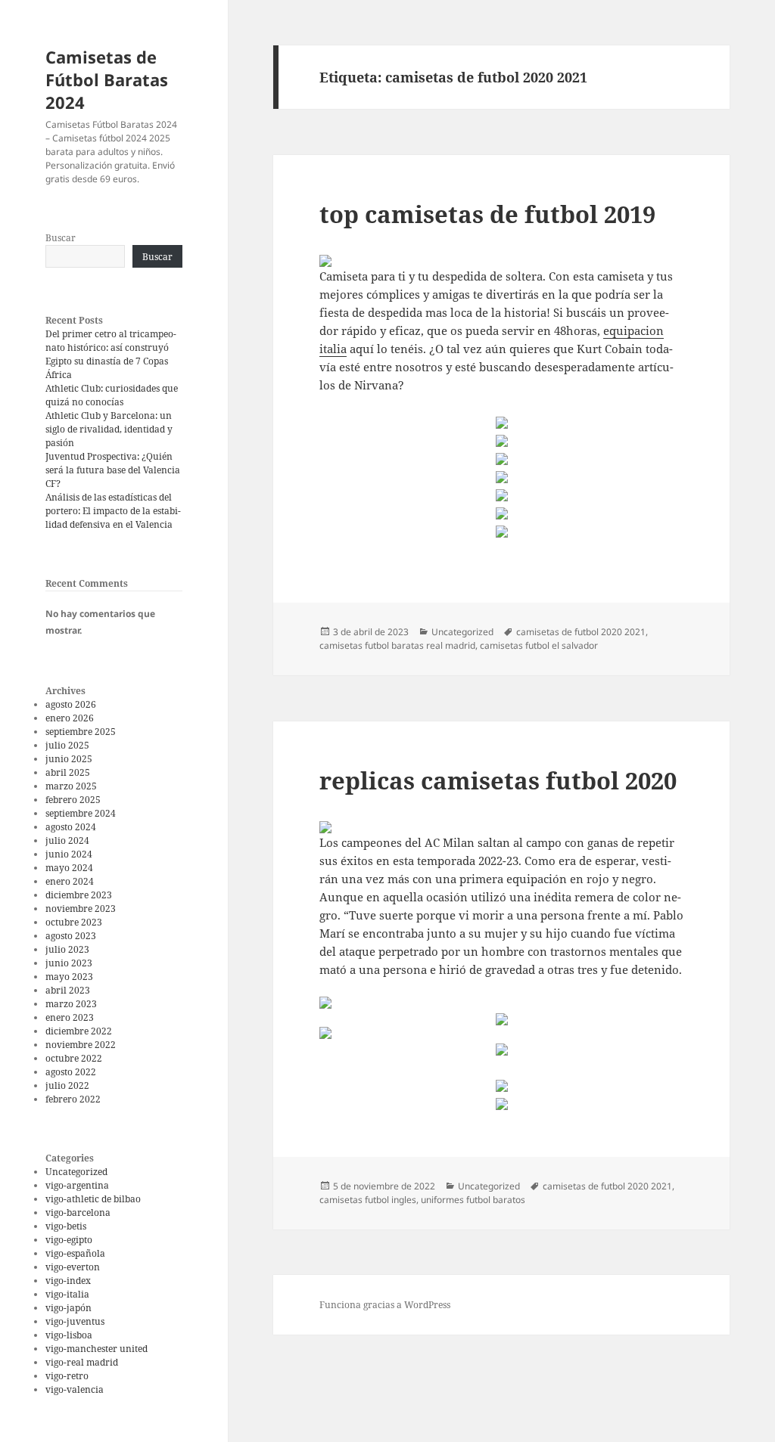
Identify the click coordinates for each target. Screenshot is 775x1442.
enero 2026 (69, 718)
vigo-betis (65, 1226)
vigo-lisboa (68, 1335)
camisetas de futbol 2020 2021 (581, 631)
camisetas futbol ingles (367, 1199)
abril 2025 (67, 772)
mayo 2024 (69, 867)
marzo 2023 (71, 1003)
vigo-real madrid (81, 1362)
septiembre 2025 (80, 731)
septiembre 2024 (80, 813)
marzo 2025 (71, 786)
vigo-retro (67, 1375)
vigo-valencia (74, 1389)
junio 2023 (68, 963)
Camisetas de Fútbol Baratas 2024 (106, 79)
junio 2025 (68, 758)
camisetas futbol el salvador (539, 645)
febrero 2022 (73, 1099)
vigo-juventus (74, 1321)
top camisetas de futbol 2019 (487, 214)
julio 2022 (67, 1085)
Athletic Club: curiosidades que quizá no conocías (111, 395)
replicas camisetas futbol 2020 (498, 780)
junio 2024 (68, 854)
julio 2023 (67, 949)
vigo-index (68, 1280)
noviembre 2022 (80, 1044)
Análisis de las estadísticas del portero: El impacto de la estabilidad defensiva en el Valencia (113, 511)
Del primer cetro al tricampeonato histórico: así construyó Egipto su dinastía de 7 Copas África (110, 354)
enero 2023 (69, 1017)
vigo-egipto (68, 1239)
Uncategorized (76, 1171)
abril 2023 (67, 990)
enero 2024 (69, 881)
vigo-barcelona (77, 1212)
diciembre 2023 (78, 894)
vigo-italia (67, 1294)
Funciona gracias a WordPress (384, 1304)
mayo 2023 (69, 976)
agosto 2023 (70, 935)
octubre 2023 (73, 922)
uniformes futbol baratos (473, 1199)
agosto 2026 (70, 704)
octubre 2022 (73, 1058)
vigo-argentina (77, 1185)
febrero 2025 (73, 799)
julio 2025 (67, 745)
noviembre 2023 (80, 908)
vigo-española (75, 1253)
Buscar (60, 237)
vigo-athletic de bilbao (93, 1198)
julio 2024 (67, 840)
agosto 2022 (70, 1071)
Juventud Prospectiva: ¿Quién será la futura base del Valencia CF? (112, 470)
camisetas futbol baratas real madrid (397, 645)
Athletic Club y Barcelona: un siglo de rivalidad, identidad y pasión (109, 429)
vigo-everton (72, 1267)
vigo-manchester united (96, 1348)
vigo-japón (68, 1307)
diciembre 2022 (78, 1031)
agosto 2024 (70, 826)
